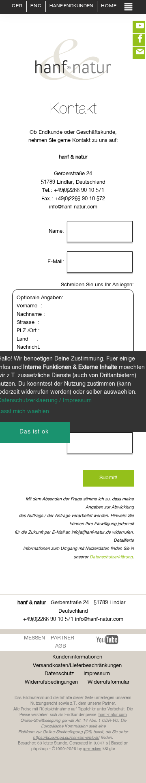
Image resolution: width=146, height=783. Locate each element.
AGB (60, 646)
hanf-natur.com (113, 715)
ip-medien (92, 749)
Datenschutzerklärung (111, 557)
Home (109, 6)
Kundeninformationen (77, 657)
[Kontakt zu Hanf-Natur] (134, 53)
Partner (62, 638)
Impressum (97, 673)
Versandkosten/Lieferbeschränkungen (77, 665)
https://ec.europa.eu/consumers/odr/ (66, 738)
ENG (36, 6)
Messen (34, 638)
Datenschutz (59, 673)
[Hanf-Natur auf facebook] (134, 40)
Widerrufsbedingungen (51, 682)
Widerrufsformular (108, 682)
